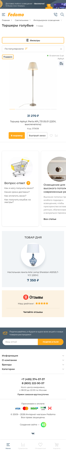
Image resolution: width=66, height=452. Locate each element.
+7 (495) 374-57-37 (33, 379)
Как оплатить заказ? (15, 195)
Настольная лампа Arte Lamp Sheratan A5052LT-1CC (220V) (33, 273)
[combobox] (33, 49)
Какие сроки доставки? (17, 192)
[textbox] (33, 49)
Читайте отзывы (33, 312)
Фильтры (35, 40)
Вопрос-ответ (14, 183)
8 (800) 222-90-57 (33, 383)
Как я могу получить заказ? (19, 188)
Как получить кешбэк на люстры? (17, 200)
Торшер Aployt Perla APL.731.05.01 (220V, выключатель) (33, 123)
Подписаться (51, 342)
